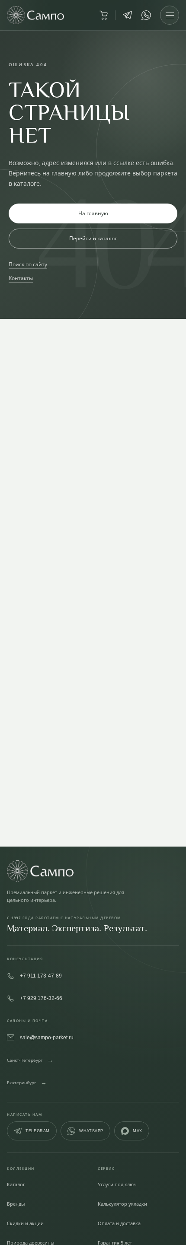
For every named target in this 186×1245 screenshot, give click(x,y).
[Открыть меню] (169, 15)
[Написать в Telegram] (127, 15)
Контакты (21, 278)
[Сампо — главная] (35, 15)
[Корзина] (103, 15)
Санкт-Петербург (30, 1060)
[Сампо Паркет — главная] (93, 870)
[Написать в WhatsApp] (146, 15)
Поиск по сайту (28, 264)
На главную (93, 213)
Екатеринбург (27, 1082)
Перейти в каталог (93, 238)
